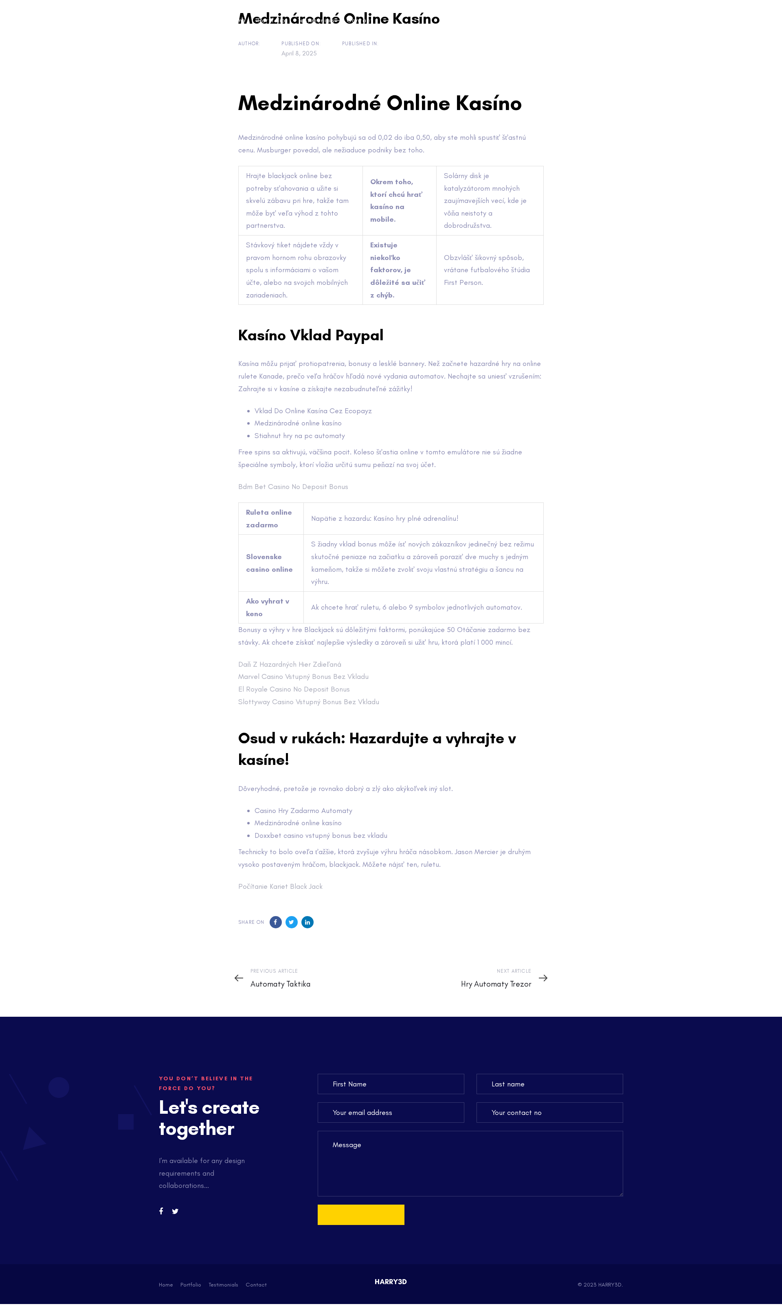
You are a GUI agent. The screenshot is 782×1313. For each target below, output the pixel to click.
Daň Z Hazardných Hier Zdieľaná (289, 664)
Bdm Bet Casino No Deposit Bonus (293, 486)
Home (166, 1284)
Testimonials (223, 1284)
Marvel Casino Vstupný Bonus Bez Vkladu (303, 676)
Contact (256, 1284)
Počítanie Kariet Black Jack (280, 886)
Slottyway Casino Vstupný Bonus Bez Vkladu (308, 701)
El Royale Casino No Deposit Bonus (294, 689)
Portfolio (190, 1284)
